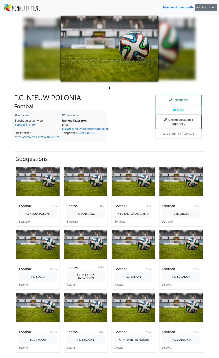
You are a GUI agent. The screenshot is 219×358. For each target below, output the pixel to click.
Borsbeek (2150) (25, 125)
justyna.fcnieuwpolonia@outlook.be (85, 129)
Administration (206, 7)
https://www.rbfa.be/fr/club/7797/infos (40, 137)
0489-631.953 (86, 133)
